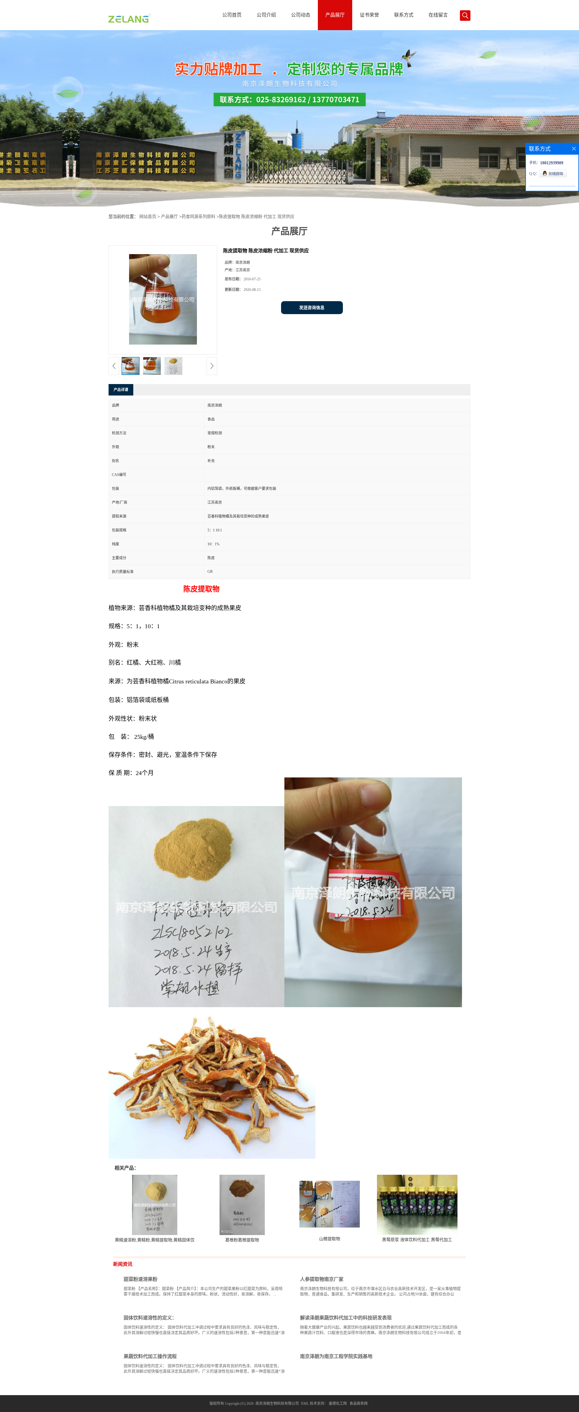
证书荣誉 (369, 14)
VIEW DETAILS (264, 1305)
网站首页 (147, 216)
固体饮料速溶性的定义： (150, 1317)
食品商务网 (359, 1403)
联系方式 (403, 14)
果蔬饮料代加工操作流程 (150, 1356)
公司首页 (232, 14)
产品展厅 (335, 14)
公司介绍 (266, 14)
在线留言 (438, 14)
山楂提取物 (329, 1239)
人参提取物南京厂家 (321, 1279)
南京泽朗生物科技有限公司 (277, 1403)
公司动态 (300, 14)
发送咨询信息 (311, 307)
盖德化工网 (338, 1403)
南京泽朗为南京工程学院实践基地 (336, 1356)
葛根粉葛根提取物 (242, 1240)
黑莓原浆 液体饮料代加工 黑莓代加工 (417, 1239)
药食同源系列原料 (198, 216)
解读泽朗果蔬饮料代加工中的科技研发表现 (346, 1317)
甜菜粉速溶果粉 (140, 1279)
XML (305, 1403)
